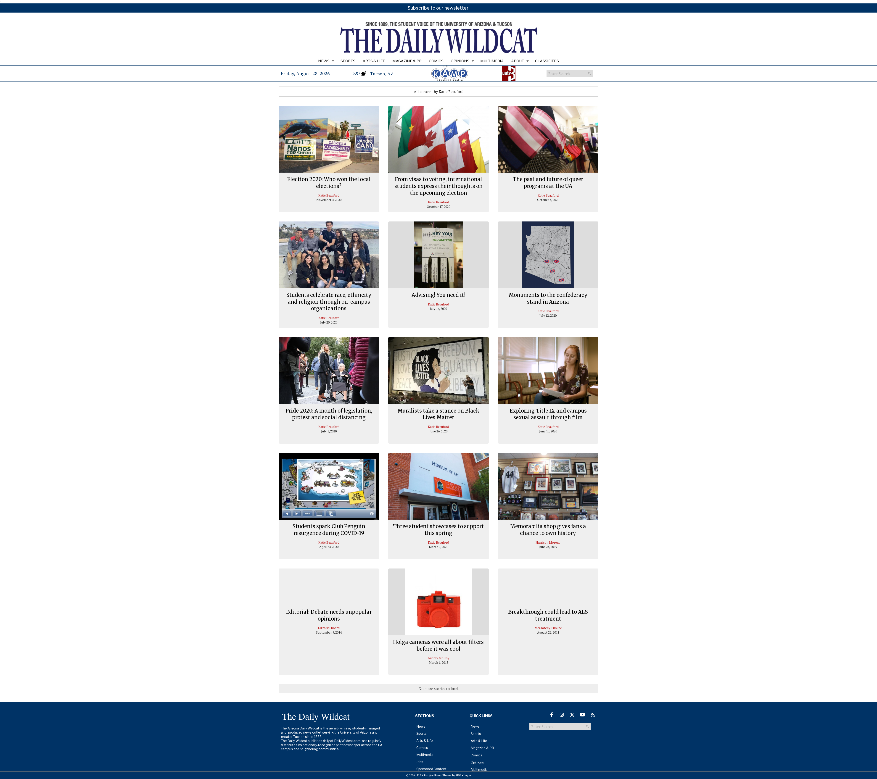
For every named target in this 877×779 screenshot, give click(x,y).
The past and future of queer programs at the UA (548, 182)
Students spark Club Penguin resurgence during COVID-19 (328, 529)
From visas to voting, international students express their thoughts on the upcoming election (438, 186)
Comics (436, 61)
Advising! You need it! (438, 295)
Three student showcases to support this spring (438, 529)
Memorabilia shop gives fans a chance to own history (548, 529)
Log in (467, 775)
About (517, 61)
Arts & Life (374, 61)
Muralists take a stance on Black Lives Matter (438, 414)
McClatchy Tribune (548, 628)
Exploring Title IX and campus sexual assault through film (548, 414)
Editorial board (329, 628)
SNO (458, 775)
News (324, 61)
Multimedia (492, 61)
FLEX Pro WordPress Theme (434, 775)
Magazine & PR (407, 61)
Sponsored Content (431, 769)
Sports (348, 61)
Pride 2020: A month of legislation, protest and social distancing (328, 414)
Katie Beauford (328, 195)
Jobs (419, 762)
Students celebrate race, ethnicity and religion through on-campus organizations (328, 302)
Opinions (460, 61)
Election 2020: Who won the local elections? (329, 182)
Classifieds (547, 61)
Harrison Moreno (548, 542)
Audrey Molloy (438, 658)
